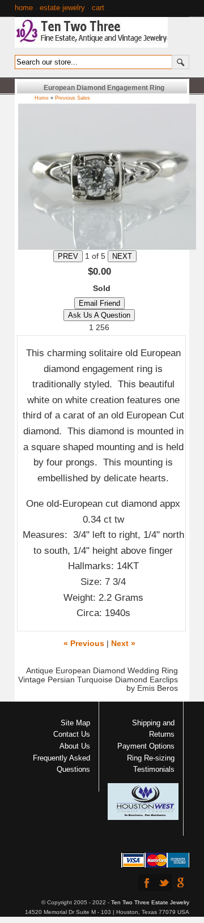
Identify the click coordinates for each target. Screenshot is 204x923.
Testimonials (154, 769)
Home (42, 98)
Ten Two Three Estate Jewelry (150, 902)
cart (98, 7)
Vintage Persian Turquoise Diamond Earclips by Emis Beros (98, 684)
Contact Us (71, 734)
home (24, 7)
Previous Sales (72, 98)
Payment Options (146, 746)
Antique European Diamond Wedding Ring (102, 670)
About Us (75, 746)
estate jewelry (62, 7)
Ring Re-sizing (151, 758)
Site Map (75, 723)
